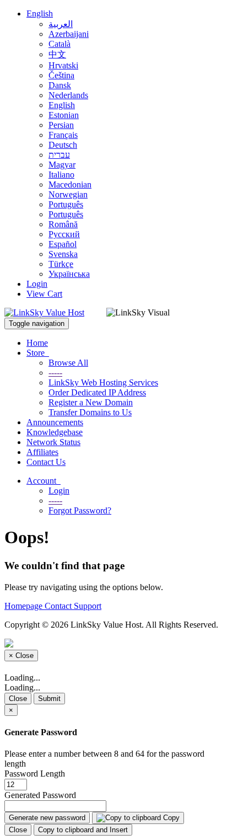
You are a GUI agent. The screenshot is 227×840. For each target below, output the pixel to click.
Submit (49, 698)
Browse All (68, 362)
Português (65, 204)
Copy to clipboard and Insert (83, 830)
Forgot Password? (79, 510)
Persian (61, 125)
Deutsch (62, 144)
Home (37, 342)
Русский (64, 234)
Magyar (61, 164)
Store (37, 352)
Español (62, 244)
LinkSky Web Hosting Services (103, 382)
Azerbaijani (68, 34)
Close (18, 698)
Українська (69, 274)
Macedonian (69, 184)
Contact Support (73, 606)
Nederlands (68, 95)
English (39, 13)
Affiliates (42, 452)
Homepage (24, 606)
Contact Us (46, 462)
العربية (60, 24)
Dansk (59, 85)
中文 (57, 54)
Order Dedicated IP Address (97, 392)
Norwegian (68, 194)
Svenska (63, 254)
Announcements (54, 422)
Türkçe (60, 264)
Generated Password (40, 795)
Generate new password (47, 818)
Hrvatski (63, 65)
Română (63, 224)
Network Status (53, 442)
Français (63, 135)
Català (59, 44)
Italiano (61, 174)
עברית (59, 154)
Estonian (63, 115)
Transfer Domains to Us (90, 412)
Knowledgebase (54, 432)
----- (55, 372)
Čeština (61, 75)
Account (43, 480)
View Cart (44, 293)
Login (36, 283)
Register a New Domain (90, 402)
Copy (170, 818)
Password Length (34, 773)
